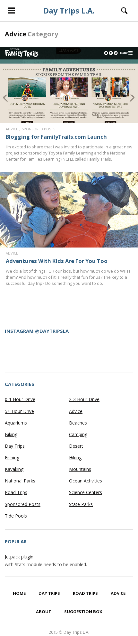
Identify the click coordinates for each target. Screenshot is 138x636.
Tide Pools (16, 516)
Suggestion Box (83, 611)
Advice (12, 129)
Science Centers (85, 492)
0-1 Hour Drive (20, 399)
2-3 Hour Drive (84, 399)
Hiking (75, 457)
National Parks (20, 481)
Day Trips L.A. (69, 10)
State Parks (81, 504)
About (43, 611)
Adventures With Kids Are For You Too (57, 261)
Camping (78, 434)
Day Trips (15, 446)
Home (19, 593)
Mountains (80, 469)
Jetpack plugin (19, 557)
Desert (76, 446)
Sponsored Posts (38, 129)
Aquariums (16, 423)
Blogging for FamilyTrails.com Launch (56, 136)
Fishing (12, 457)
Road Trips (16, 492)
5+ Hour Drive (19, 411)
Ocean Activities (85, 481)
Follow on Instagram (73, 356)
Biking (11, 434)
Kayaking (14, 469)
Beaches (78, 423)
